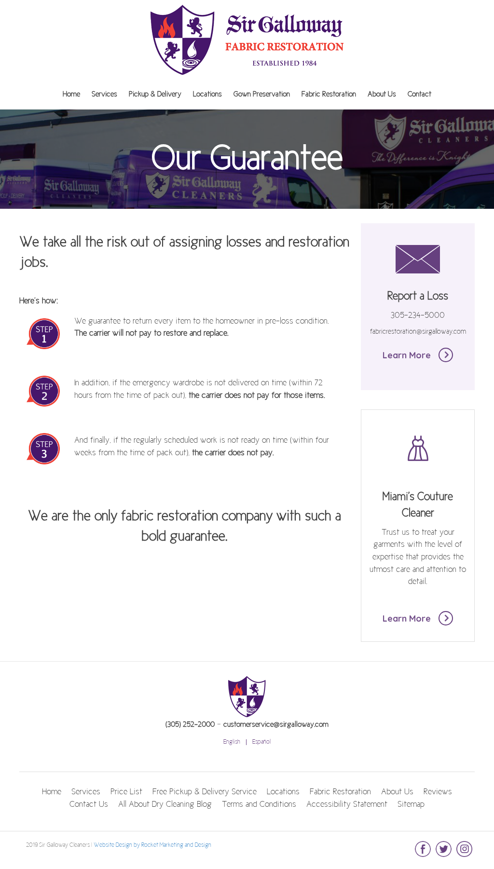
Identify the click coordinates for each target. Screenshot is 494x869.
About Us (382, 94)
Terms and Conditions (259, 805)
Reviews (438, 792)
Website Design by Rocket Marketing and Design (152, 845)
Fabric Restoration (329, 94)
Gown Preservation (261, 94)
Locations (207, 94)
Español (261, 742)
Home (71, 94)
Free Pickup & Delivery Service (204, 792)
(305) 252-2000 (190, 724)
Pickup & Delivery (155, 94)
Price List (126, 792)
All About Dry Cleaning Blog (165, 805)
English (231, 742)
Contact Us (88, 805)
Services (104, 94)
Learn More (408, 355)
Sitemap (411, 805)
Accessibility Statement (346, 805)
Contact (419, 94)
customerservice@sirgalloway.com (276, 724)
